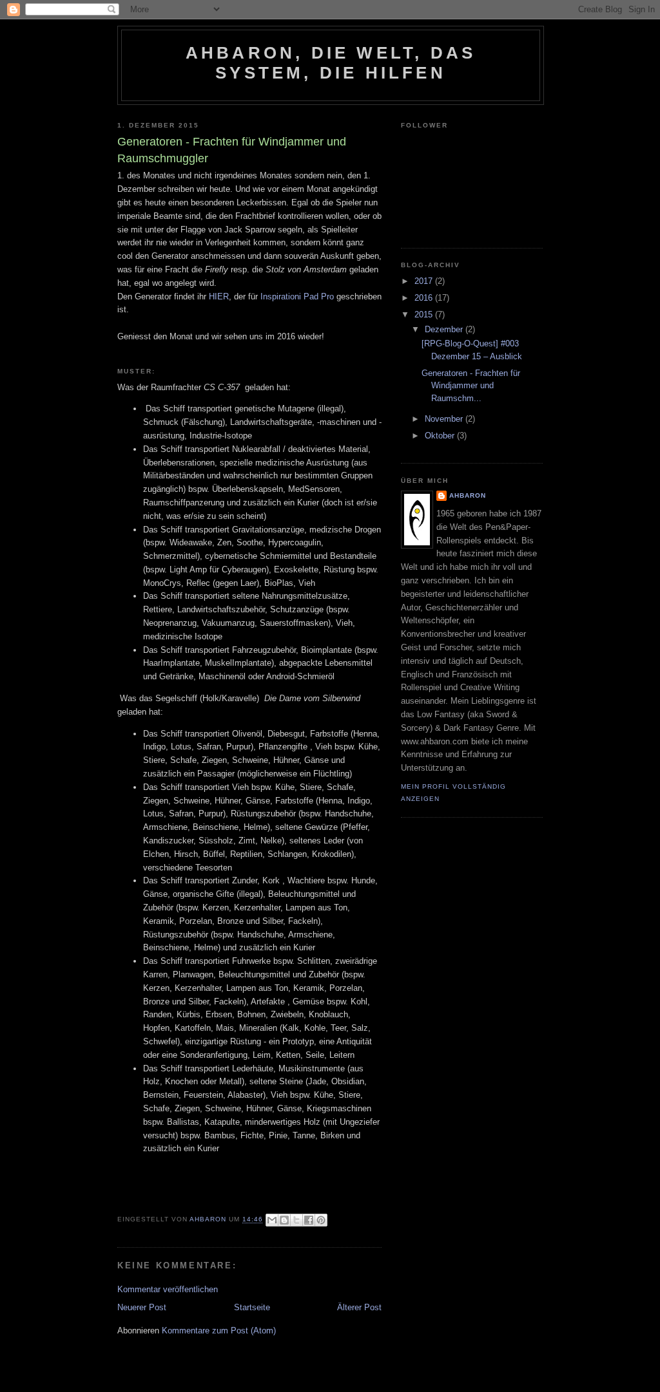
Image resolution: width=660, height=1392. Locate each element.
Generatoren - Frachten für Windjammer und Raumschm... (471, 385)
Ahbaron (467, 495)
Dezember (445, 329)
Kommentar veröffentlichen (167, 1289)
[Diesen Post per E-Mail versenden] (272, 1220)
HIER (219, 296)
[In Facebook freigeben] (308, 1220)
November (445, 419)
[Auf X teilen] (296, 1220)
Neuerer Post (141, 1307)
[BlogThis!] (284, 1220)
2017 (424, 281)
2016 (424, 298)
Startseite (252, 1307)
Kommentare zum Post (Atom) (219, 1330)
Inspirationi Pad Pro (297, 296)
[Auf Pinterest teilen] (321, 1220)
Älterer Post (359, 1307)
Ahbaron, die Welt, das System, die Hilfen (331, 62)
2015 (424, 314)
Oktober (441, 435)
